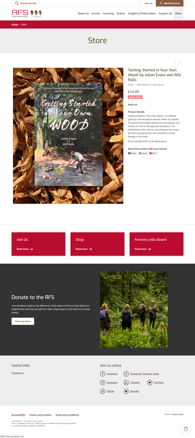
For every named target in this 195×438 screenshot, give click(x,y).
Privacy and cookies (40, 414)
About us (83, 13)
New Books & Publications (150, 84)
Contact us (17, 373)
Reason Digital (177, 414)
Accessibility (18, 414)
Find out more (22, 321)
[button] (26, 3)
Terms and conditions (67, 414)
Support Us (165, 13)
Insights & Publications (142, 13)
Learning (108, 13)
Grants (121, 13)
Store (178, 13)
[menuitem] (176, 63)
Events (96, 13)
